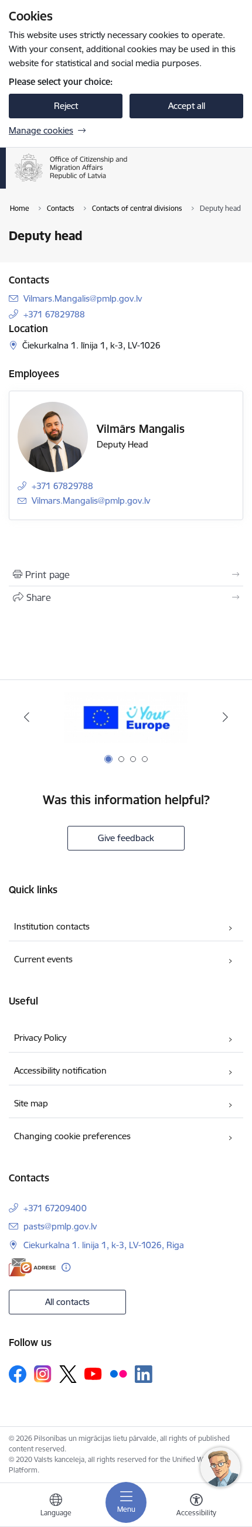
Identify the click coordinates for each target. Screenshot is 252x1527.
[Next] (225, 717)
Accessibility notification (60, 1070)
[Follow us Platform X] (68, 1374)
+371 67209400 (55, 1208)
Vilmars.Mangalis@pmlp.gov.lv (82, 298)
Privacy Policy (40, 1037)
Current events (43, 959)
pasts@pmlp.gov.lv (60, 1226)
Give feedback (126, 837)
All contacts (67, 1301)
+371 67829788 (54, 314)
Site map (31, 1103)
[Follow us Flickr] (118, 1374)
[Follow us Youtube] (93, 1374)
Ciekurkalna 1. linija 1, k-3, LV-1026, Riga (103, 1245)
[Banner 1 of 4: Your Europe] (126, 717)
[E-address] (32, 1267)
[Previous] (27, 717)
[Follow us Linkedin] (143, 1374)
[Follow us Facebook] (17, 1374)
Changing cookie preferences (72, 1136)
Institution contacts (52, 926)
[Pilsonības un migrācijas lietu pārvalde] (128, 181)
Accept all (186, 105)
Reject (66, 105)
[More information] (66, 1267)
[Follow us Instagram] (43, 1373)
